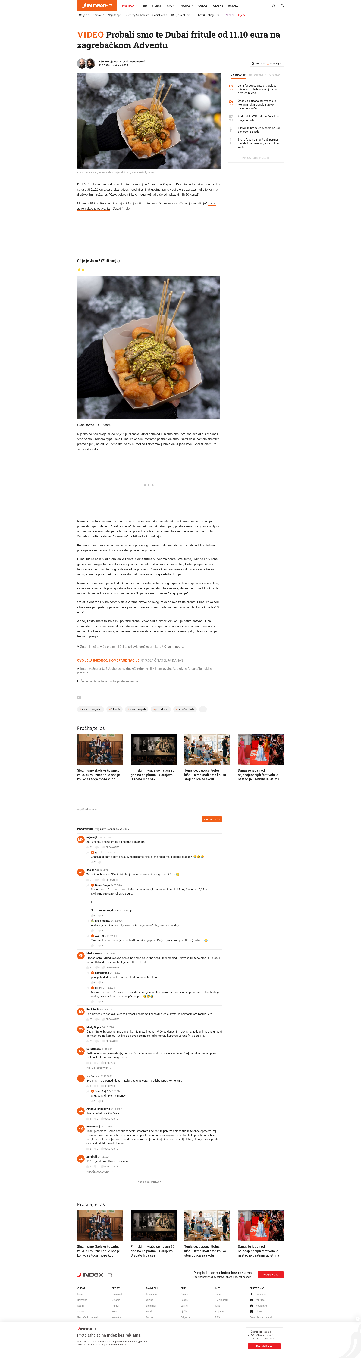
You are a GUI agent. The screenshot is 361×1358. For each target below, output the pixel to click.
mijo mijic (92, 837)
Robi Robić (92, 1009)
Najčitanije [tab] (257, 75)
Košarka (116, 1317)
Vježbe (230, 15)
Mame (149, 1317)
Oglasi (203, 5)
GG (92, 852)
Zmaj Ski (91, 1156)
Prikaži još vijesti (255, 158)
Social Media (160, 15)
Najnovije (98, 15)
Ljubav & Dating (204, 15)
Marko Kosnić (94, 953)
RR (81, 1011)
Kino (217, 1305)
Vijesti (157, 5)
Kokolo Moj (93, 1126)
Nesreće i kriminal (87, 1317)
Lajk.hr (184, 1305)
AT (81, 872)
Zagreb (81, 1311)
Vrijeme (219, 1311)
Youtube (260, 1299)
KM (81, 1128)
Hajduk (116, 1305)
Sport (171, 5)
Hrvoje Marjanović (116, 61)
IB (81, 1078)
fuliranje (114, 709)
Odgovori (186, 1317)
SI (92, 973)
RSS (217, 1317)
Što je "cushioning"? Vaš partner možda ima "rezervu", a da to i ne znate (258, 143)
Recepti (185, 1299)
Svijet (80, 1294)
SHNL (115, 1311)
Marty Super (93, 1027)
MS (81, 1029)
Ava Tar (91, 870)
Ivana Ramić (137, 61)
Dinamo (116, 1299)
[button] (81, 748)
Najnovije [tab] (238, 75)
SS (81, 1051)
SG (92, 1091)
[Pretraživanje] (281, 5)
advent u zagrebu (90, 709)
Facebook (260, 1294)
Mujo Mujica (102, 920)
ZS (81, 1159)
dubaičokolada (185, 709)
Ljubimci (151, 1305)
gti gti (98, 852)
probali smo (160, 709)
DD (92, 885)
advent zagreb (137, 709)
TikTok (259, 1311)
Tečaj (218, 1294)
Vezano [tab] (274, 75)
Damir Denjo (102, 885)
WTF (219, 15)
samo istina (102, 972)
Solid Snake (93, 1048)
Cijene (218, 5)
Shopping (151, 1294)
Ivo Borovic (93, 1076)
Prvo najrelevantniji (113, 829)
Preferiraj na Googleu (269, 63)
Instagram (261, 1305)
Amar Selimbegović (98, 1108)
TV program (221, 1299)
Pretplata (130, 5)
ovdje (167, 668)
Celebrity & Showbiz (137, 15)
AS (81, 1111)
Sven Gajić (101, 1091)
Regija (80, 1305)
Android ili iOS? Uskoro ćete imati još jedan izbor (259, 118)
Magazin (84, 15)
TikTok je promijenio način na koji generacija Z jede (259, 129)
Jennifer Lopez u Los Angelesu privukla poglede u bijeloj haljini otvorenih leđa (257, 89)
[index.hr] (97, 5)
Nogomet (117, 1294)
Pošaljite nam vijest (261, 1317)
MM (80, 839)
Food (149, 1311)
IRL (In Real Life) (181, 15)
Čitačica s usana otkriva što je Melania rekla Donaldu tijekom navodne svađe (257, 104)
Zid (145, 5)
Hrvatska (82, 1299)
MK (81, 955)
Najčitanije (114, 15)
